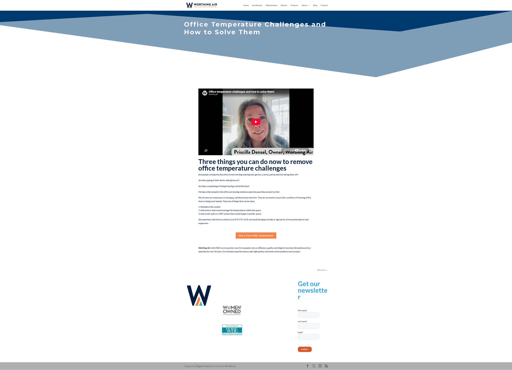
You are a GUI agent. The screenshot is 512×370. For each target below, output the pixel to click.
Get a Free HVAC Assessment (256, 235)
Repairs (284, 5)
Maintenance (271, 5)
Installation (257, 5)
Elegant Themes (204, 366)
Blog (315, 5)
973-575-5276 (237, 289)
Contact (324, 5)
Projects (294, 5)
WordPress (230, 366)
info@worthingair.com (239, 293)
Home (246, 5)
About (304, 5)
